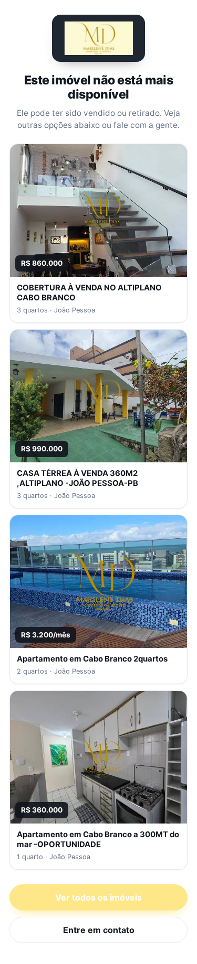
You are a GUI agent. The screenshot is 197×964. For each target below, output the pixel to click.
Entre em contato (98, 930)
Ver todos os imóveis (98, 897)
